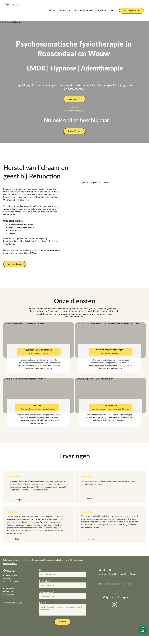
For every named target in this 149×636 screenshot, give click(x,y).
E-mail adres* (44, 581)
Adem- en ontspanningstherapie (109, 350)
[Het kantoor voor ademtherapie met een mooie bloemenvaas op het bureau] (110, 340)
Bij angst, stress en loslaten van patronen (37, 409)
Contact (99, 10)
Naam (41, 570)
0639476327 (16, 603)
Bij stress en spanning (109, 353)
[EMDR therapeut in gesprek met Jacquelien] (110, 395)
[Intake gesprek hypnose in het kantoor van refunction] (38, 395)
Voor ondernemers (83, 10)
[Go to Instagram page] (114, 604)
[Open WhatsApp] (143, 629)
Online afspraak (74, 131)
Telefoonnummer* (46, 592)
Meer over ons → (10, 564)
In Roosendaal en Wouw (38, 353)
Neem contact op (75, 99)
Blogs (112, 10)
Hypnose (37, 405)
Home (52, 10)
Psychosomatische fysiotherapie (38, 350)
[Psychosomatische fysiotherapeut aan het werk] (38, 340)
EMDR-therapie (110, 405)
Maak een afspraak (131, 10)
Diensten (63, 10)
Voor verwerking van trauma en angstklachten (110, 409)
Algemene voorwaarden (121, 584)
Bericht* (42, 603)
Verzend (62, 622)
